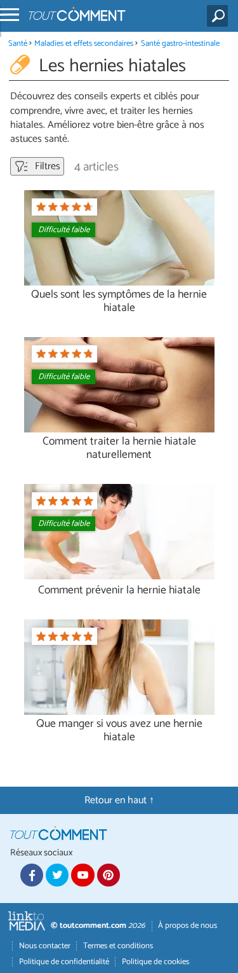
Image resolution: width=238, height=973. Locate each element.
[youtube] (82, 875)
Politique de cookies (155, 962)
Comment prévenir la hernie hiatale (119, 590)
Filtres (46, 166)
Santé (17, 43)
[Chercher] (220, 16)
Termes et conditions (118, 946)
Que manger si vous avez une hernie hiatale (119, 730)
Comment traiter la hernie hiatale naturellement (119, 448)
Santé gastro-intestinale (180, 43)
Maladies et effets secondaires (83, 43)
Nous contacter (44, 946)
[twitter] (57, 875)
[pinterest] (108, 875)
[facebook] (31, 875)
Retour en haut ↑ (119, 800)
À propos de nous (187, 925)
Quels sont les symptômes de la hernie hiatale (119, 301)
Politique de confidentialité (64, 962)
